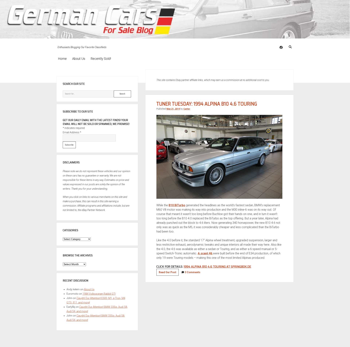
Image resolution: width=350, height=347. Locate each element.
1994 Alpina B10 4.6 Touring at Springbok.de (217, 266)
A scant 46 (205, 253)
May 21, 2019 (173, 109)
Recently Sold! (101, 59)
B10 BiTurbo (177, 205)
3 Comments (192, 272)
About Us (78, 59)
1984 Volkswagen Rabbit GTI (99, 293)
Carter (186, 109)
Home (62, 59)
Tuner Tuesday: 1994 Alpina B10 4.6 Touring (206, 104)
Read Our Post (169, 273)
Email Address (72, 132)
